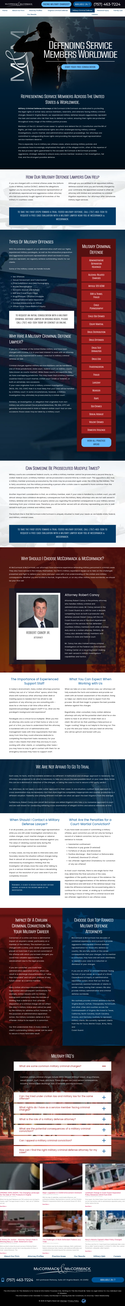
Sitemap (63, 1301)
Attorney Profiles (35, 10)
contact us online (56, 322)
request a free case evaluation (36, 215)
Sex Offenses (19, 277)
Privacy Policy (73, 1301)
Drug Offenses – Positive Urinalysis (28, 296)
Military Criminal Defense (82, 10)
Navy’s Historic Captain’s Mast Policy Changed (103, 1240)
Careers (95, 14)
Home (4, 10)
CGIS (25, 388)
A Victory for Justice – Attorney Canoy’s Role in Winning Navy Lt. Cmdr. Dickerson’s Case (19, 1241)
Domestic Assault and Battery (26, 290)
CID (20, 388)
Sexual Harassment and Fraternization (30, 280)
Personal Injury (103, 10)
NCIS (12, 388)
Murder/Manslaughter (22, 286)
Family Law (118, 10)
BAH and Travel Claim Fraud (25, 293)
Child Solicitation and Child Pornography (31, 283)
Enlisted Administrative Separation (28, 300)
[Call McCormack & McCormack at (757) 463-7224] (3, 1280)
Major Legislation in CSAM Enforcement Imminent (62, 1193)
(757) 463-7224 (107, 4)
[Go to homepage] (18, 4)
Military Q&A (99, 1256)
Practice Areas (59, 1256)
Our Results (31, 14)
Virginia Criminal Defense (58, 10)
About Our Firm (18, 10)
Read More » (3, 1206)
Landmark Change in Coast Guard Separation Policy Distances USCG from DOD (103, 1194)
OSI (16, 388)
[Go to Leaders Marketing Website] (84, 1301)
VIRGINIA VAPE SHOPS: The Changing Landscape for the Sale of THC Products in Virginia (19, 1194)
